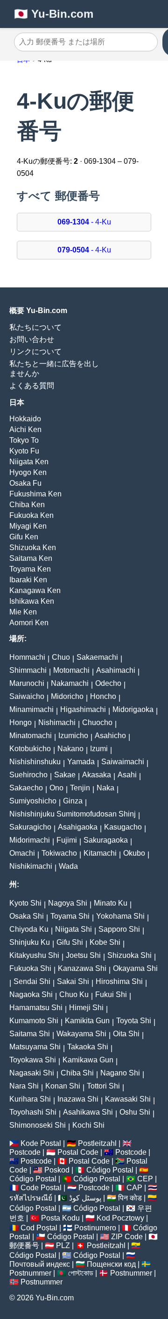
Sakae (65, 775)
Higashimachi (83, 709)
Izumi (99, 749)
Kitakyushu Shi (34, 955)
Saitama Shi (29, 1034)
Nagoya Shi (67, 903)
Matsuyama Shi (35, 1047)
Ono (56, 788)
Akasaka (96, 775)
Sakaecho (26, 788)
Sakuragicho (30, 827)
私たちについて (35, 327)
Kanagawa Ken (35, 590)
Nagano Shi (120, 1073)
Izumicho (73, 736)
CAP (134, 1188)
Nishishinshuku (35, 762)
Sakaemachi (97, 657)
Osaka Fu (25, 483)
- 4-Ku (84, 222)
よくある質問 (31, 386)
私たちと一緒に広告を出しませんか (54, 368)
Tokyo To (24, 440)
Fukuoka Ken (31, 515)
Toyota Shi (133, 1021)
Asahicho (110, 736)
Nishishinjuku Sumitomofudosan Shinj (72, 814)
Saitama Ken (30, 558)
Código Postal (109, 1170)
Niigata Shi (73, 929)
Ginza (73, 801)
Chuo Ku (74, 994)
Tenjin (80, 788)
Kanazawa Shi (82, 968)
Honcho (103, 696)
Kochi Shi (88, 1125)
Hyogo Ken (28, 472)
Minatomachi (30, 736)
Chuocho (97, 722)
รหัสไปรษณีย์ (30, 1198)
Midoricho (67, 696)
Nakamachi (70, 683)
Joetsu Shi (83, 955)
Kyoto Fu (24, 451)
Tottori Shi (103, 1086)
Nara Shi (24, 1086)
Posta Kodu (60, 1218)
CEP (145, 1179)
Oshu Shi (134, 1112)
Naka (105, 788)
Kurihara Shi (30, 1099)
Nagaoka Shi (31, 994)
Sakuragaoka (106, 840)
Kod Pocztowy (120, 1218)
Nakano (70, 749)
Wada (68, 866)
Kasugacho (123, 827)
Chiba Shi (77, 1073)
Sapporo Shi (119, 929)
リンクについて (35, 352)
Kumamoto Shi (33, 1021)
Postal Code (77, 1152)
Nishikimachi (30, 866)
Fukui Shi (111, 994)
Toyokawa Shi (32, 1060)
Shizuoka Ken (32, 547)
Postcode (25, 1152)
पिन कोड (130, 1198)
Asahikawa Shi (88, 1112)
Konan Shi (62, 1086)
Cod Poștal (39, 1228)
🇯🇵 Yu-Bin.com (53, 13)
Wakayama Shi (81, 1034)
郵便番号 (24, 1245)
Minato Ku (110, 903)
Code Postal (41, 1188)
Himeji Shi (86, 1008)
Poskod (57, 1170)
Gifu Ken (23, 537)
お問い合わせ (31, 339)
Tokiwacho (59, 853)
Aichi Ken (25, 429)
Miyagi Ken (28, 526)
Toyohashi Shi (32, 1112)
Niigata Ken (29, 462)
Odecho (108, 683)
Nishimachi (57, 722)
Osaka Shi (26, 916)
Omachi (22, 853)
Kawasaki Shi (128, 1099)
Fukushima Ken (35, 494)
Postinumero (95, 1228)
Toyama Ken (30, 569)
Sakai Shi (73, 981)
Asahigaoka (78, 827)
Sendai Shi (32, 981)
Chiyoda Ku (29, 929)
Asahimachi (115, 670)
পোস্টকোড (80, 1273)
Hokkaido (25, 419)
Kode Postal (41, 1143)
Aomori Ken (29, 623)
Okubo (134, 853)
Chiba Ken (27, 505)
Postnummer (30, 1273)
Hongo (20, 722)
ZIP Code (127, 1237)
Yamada (81, 762)
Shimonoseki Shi (37, 1125)
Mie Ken (23, 612)
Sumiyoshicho (32, 801)
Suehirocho (28, 775)
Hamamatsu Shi (36, 1008)
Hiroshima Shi (119, 981)
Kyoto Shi (25, 903)
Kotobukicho (30, 749)
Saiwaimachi (122, 762)
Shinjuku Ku (29, 942)
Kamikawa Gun (88, 1060)
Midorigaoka (133, 709)
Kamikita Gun (87, 1021)
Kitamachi (100, 853)
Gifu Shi (69, 942)
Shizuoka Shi (129, 955)
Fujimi (66, 840)
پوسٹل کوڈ (85, 1198)
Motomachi (71, 670)
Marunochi (26, 683)
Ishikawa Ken (31, 601)
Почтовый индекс (39, 1264)
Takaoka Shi (87, 1047)
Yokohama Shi (120, 916)
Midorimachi (29, 840)
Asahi (127, 775)
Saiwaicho (26, 696)
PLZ (63, 1245)
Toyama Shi (70, 916)
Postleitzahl (97, 1143)
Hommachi (27, 657)
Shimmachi (28, 670)
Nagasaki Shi (31, 1073)
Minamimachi (31, 709)
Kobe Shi (105, 942)
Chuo (61, 657)
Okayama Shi (135, 968)
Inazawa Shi (77, 1099)
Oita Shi (126, 1034)
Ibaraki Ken (28, 580)
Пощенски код (111, 1264)
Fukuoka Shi (30, 968)
